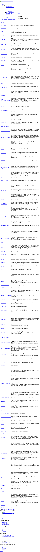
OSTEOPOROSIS (3, 354)
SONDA (2, 477)
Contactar (3, 549)
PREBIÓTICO (3, 393)
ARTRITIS (2, 65)
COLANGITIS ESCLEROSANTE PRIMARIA (6, 100)
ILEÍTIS (2, 269)
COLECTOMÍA (3, 103)
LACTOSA (2, 290)
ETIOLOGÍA (3, 228)
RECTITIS (2, 428)
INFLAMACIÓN (3, 281)
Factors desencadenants (6, 528)
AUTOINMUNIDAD (4, 77)
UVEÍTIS (2, 495)
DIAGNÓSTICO (3, 146)
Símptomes (4, 529)
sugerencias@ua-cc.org (6, 542)
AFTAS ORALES (3, 25)
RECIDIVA (2, 424)
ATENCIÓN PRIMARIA (5, 69)
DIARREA (2, 149)
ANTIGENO (3, 49)
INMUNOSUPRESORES (5, 285)
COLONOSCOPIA (4, 118)
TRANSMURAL (3, 485)
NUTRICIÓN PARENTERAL (5, 342)
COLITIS (2, 106)
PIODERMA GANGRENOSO (5, 383)
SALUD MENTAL (4, 453)
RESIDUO (2, 440)
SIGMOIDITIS (3, 465)
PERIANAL (2, 367)
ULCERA (2, 491)
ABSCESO (2, 22)
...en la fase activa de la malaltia (7, 535)
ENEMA (2, 177)
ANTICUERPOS (3, 44)
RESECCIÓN (3, 437)
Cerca (13, 510)
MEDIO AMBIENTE (4, 310)
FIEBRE (2, 242)
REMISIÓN (2, 433)
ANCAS (2, 31)
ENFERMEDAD (3, 190)
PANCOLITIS (3, 362)
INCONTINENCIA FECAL (5, 278)
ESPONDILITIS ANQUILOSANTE (4, 204)
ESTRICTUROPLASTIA (5, 225)
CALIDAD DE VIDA (4, 87)
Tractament (4, 531)
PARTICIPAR (3, 365)
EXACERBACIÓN (4, 231)
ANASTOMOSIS (3, 28)
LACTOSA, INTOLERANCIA (6, 295)
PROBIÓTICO (3, 406)
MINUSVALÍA (3, 324)
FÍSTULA (2, 247)
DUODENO (3, 160)
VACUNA (2, 501)
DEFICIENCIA (3, 142)
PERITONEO (3, 374)
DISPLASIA (3, 157)
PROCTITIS (3, 410)
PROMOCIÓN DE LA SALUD (6, 417)
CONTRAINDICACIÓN (5, 126)
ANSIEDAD (3, 39)
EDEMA (2, 163)
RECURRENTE (3, 431)
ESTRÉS (2, 221)
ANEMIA (2, 35)
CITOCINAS (3, 95)
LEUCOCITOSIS (3, 303)
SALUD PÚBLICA (4, 458)
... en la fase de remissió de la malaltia (8, 536)
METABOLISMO (3, 319)
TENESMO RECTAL (4, 481)
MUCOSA (2, 328)
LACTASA (2, 287)
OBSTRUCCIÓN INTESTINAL (6, 348)
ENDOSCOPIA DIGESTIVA (5, 173)
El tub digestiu (4, 522)
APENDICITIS (3, 57)
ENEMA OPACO (3, 184)
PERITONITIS (3, 378)
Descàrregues (4, 518)
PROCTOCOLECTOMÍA (5, 413)
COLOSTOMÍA (3, 122)
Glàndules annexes (5, 523)
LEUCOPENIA (3, 306)
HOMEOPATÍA (3, 262)
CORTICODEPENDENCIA (5, 131)
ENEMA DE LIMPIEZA (4, 180)
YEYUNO (2, 507)
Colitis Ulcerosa (4, 517)
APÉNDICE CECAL (4, 54)
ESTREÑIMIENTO (4, 216)
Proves (3, 530)
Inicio (19, 13)
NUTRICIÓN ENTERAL (5, 337)
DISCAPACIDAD (3, 153)
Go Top (1, 551)
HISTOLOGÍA (3, 259)
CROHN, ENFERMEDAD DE (5, 137)
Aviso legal (4, 548)
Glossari (3, 546)
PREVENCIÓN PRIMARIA (5, 397)
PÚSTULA (2, 420)
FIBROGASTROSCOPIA (5, 238)
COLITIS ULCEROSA (4, 110)
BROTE (2, 83)
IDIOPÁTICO (3, 266)
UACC (2, 488)
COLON (2, 114)
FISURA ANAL (3, 251)
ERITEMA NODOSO (4, 195)
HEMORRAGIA (3, 254)
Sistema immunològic (5, 524)
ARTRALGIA (3, 60)
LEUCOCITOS (3, 299)
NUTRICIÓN (3, 332)
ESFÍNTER (2, 199)
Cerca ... (1, 510)
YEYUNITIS (3, 505)
